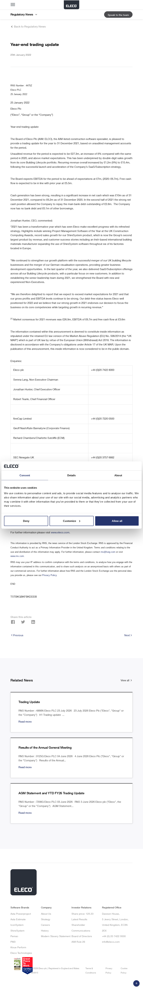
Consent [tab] (25, 475)
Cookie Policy (124, 971)
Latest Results (79, 919)
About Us (46, 914)
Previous (18, 635)
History (45, 931)
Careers (45, 925)
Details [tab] (71, 475)
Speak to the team (118, 15)
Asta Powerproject (20, 914)
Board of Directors (82, 936)
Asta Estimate (18, 919)
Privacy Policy (49, 575)
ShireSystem (17, 931)
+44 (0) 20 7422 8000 (114, 936)
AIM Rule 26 (78, 942)
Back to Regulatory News (29, 27)
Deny (26, 520)
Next (127, 635)
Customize (69, 520)
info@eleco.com (111, 942)
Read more (25, 722)
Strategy (45, 919)
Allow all (117, 520)
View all (125, 680)
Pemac (14, 936)
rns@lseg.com (108, 552)
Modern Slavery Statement (55, 936)
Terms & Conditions (90, 971)
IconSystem (17, 925)
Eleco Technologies (21, 953)
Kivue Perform (18, 947)
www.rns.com (17, 556)
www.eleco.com (60, 532)
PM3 (13, 942)
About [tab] (118, 475)
